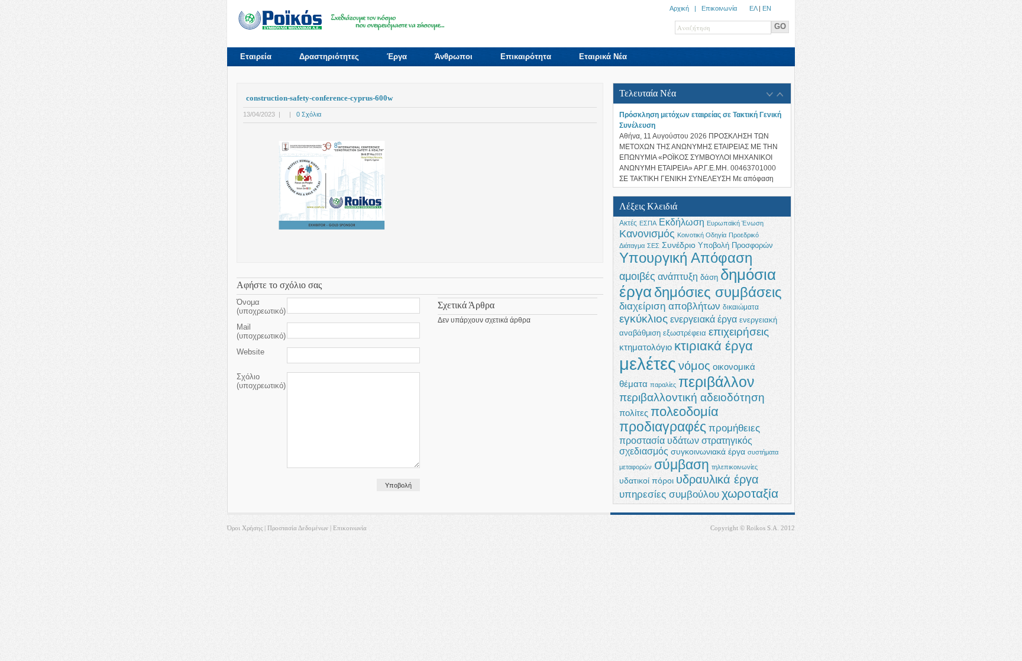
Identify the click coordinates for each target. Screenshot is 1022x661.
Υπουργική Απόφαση (685, 258)
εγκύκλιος (643, 318)
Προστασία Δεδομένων (297, 527)
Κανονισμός (647, 234)
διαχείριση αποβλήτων (669, 306)
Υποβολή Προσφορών (735, 245)
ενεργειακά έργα (703, 319)
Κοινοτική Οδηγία (701, 234)
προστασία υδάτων (659, 440)
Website (250, 351)
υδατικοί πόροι (646, 480)
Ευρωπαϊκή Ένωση (735, 223)
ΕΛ (753, 8)
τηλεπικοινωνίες (734, 466)
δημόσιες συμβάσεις (718, 292)
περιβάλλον (716, 382)
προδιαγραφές (662, 427)
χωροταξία (750, 493)
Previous (769, 94)
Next (779, 94)
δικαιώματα (741, 307)
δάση (709, 277)
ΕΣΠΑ (647, 223)
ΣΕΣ (653, 245)
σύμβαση (681, 464)
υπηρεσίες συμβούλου (669, 494)
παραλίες (663, 384)
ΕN (766, 8)
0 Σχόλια (308, 114)
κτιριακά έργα (713, 345)
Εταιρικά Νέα (603, 56)
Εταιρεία (255, 56)
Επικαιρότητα (525, 56)
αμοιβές (637, 276)
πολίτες (633, 413)
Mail (261, 331)
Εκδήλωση (681, 222)
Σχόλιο (261, 381)
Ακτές (628, 223)
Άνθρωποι (454, 56)
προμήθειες (734, 428)
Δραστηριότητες (329, 56)
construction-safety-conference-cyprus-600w (319, 97)
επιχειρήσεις (739, 331)
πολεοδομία (685, 411)
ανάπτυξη (678, 276)
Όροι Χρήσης (245, 527)
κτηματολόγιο (645, 347)
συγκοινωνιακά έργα (708, 451)
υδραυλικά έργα (717, 479)
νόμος (694, 365)
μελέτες (647, 363)
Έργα (397, 56)
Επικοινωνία (719, 8)
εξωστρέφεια (684, 333)
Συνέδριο (679, 245)
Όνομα (261, 306)
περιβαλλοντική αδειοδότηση (692, 397)
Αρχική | (685, 8)
